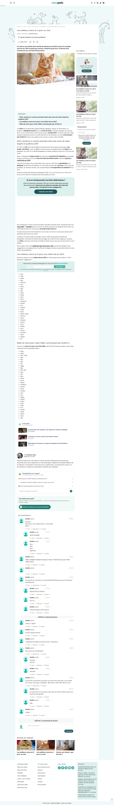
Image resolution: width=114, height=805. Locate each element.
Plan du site (46, 803)
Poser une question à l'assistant (28, 491)
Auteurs (40, 770)
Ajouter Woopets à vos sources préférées (32, 37)
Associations (42, 776)
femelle (29, 227)
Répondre (35, 529)
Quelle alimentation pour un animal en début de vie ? (87, 768)
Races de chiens (22, 767)
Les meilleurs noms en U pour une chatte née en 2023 (38, 122)
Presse (40, 779)
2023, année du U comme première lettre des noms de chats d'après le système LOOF (43, 118)
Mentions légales (55, 803)
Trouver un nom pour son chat (87, 54)
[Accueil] (57, 3)
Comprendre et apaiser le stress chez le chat (87, 795)
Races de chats (22, 770)
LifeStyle (20, 773)
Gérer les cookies (66, 803)
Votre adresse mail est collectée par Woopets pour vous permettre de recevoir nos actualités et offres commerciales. (46, 270)
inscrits (67, 158)
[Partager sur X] (37, 42)
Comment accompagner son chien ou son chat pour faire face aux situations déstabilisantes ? (87, 789)
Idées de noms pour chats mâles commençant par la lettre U (40, 124)
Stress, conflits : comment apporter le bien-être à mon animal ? (87, 774)
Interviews (20, 782)
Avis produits (42, 784)
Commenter (68, 731)
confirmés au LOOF (23, 160)
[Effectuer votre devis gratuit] (46, 186)
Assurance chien (22, 784)
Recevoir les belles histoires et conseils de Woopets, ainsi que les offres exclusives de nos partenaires (87, 137)
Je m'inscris (59, 266)
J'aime (28, 529)
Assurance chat (22, 787)
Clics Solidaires (22, 776)
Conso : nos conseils (23, 779)
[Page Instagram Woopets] (97, 3)
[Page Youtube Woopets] (103, 3)
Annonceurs (41, 773)
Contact (40, 782)
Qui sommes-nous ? (44, 767)
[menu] (11, 3)
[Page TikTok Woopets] (100, 3)
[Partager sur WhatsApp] (30, 42)
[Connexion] (92, 3)
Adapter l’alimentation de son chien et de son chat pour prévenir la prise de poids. (87, 781)
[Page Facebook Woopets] (94, 3)
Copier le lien (23, 42)
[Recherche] (14, 3)
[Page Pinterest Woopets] (62, 767)
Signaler (44, 529)
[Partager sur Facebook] (33, 42)
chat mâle (20, 227)
